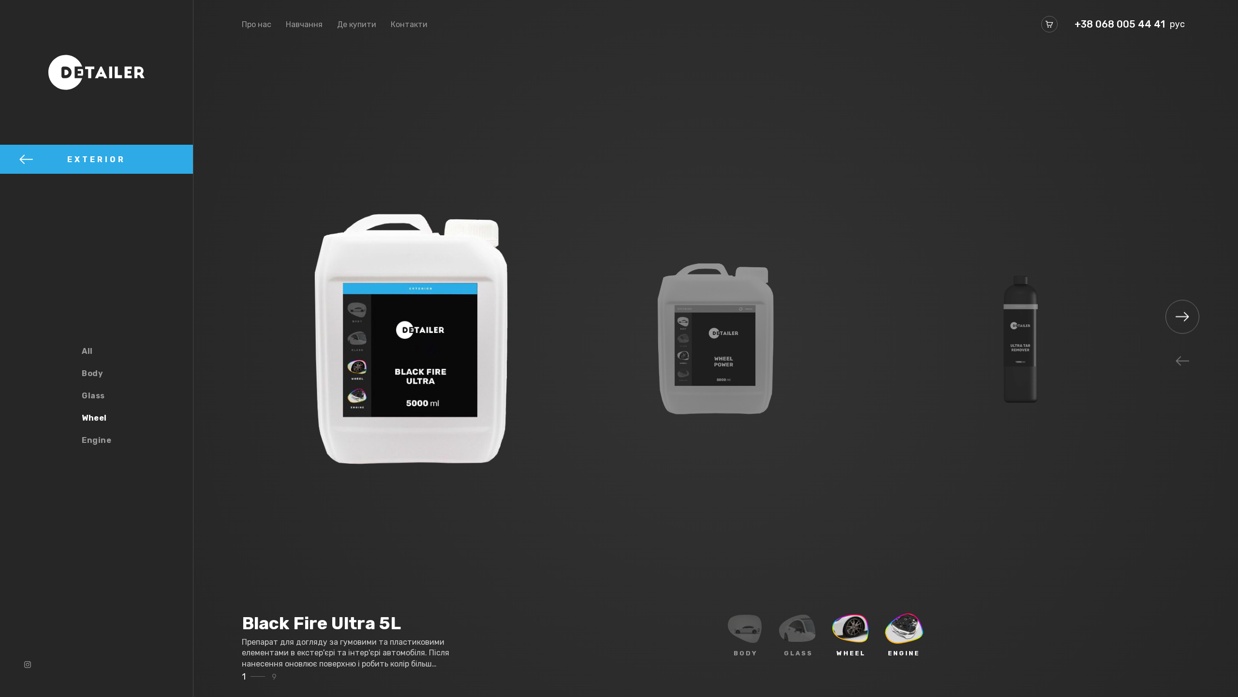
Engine (96, 440)
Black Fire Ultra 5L (321, 623)
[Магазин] (1049, 24)
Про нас (256, 24)
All (87, 351)
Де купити (356, 24)
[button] (1182, 361)
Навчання (304, 24)
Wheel (94, 418)
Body (92, 373)
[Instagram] (27, 664)
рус (1177, 24)
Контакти (409, 24)
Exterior (96, 159)
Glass (93, 395)
